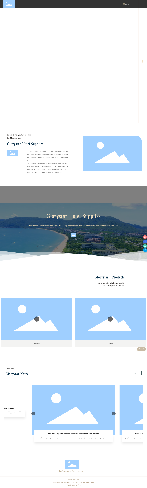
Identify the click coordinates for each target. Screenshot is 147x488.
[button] (142, 61)
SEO (84, 482)
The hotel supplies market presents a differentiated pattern (73, 434)
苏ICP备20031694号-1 (74, 485)
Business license (90, 482)
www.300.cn (79, 482)
